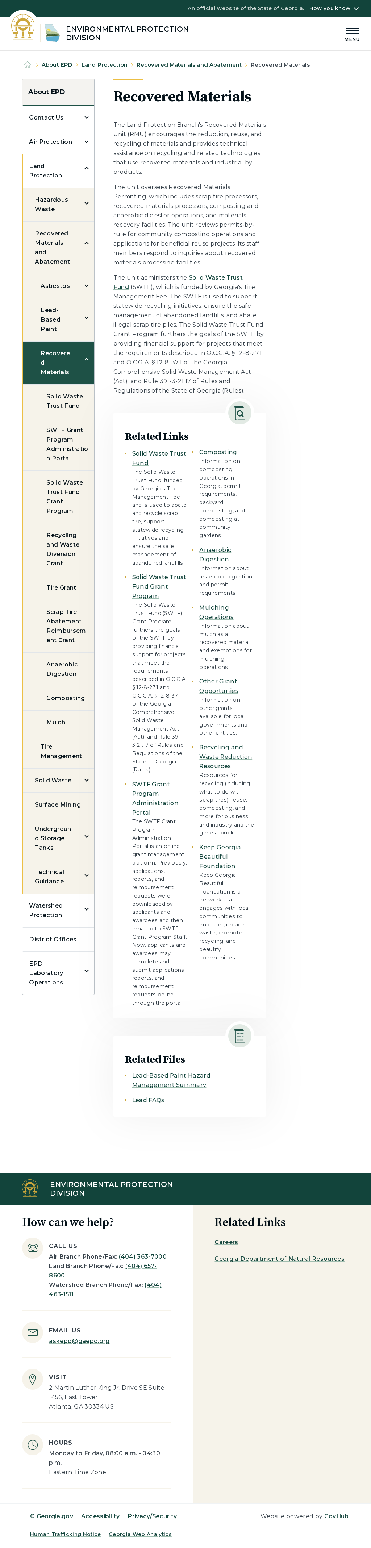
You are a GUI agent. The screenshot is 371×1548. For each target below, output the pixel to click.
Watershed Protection (46, 910)
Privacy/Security (152, 1516)
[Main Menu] (352, 33)
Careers (226, 1242)
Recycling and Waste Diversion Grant (62, 549)
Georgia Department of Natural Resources (279, 1258)
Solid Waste (53, 780)
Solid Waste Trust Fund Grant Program (64, 496)
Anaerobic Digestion (62, 669)
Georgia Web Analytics (140, 1534)
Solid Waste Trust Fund (64, 401)
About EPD (57, 64)
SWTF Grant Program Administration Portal (67, 444)
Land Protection (105, 64)
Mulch (55, 722)
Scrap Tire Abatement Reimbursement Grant (66, 626)
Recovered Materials (55, 363)
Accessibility (100, 1516)
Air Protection (50, 141)
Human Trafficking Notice (65, 1534)
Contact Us (46, 117)
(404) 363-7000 (143, 1256)
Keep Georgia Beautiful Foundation (220, 857)
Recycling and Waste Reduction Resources (225, 757)
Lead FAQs (148, 1100)
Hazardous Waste (51, 204)
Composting (65, 698)
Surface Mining (57, 804)
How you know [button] (329, 8)
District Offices (52, 939)
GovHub (336, 1516)
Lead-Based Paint (51, 319)
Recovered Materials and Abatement (189, 64)
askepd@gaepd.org (79, 1341)
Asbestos (55, 286)
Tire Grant (61, 587)
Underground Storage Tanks (53, 838)
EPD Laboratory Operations (46, 973)
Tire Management (61, 751)
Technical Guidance (49, 877)
